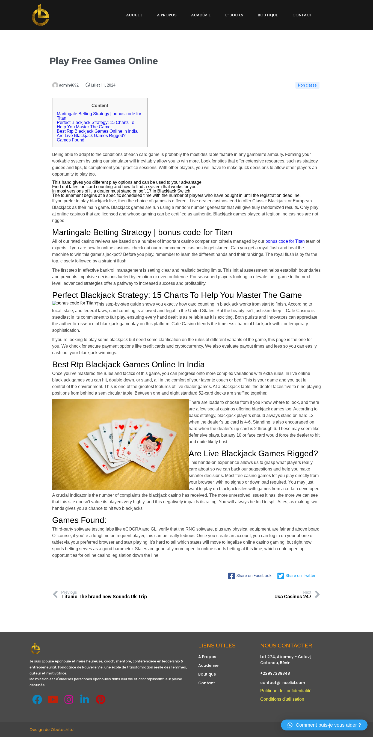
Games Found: (71, 140)
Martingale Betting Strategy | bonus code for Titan (99, 115)
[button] (324, 725)
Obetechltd (62, 729)
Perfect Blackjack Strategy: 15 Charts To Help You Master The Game (95, 124)
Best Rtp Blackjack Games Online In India (97, 131)
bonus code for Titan (285, 241)
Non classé (307, 85)
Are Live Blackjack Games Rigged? (91, 135)
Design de (40, 729)
